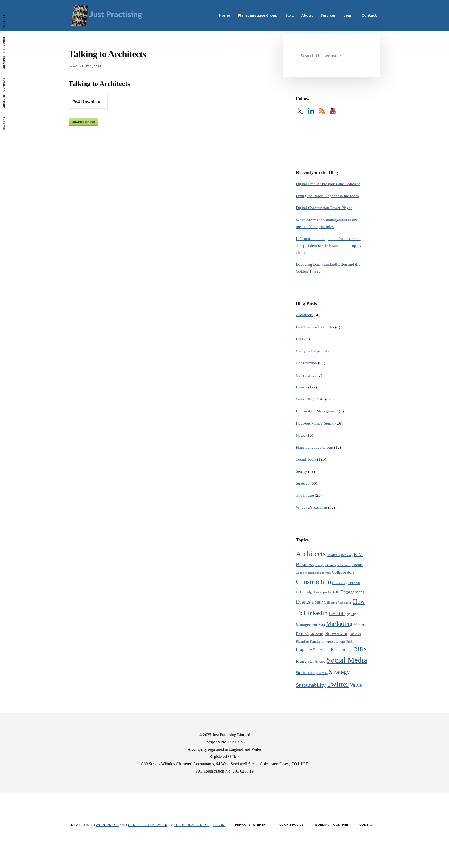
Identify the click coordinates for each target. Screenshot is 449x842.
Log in (219, 825)
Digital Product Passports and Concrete (328, 184)
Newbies (355, 634)
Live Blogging (342, 613)
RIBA (360, 649)
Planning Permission (310, 641)
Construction (306, 363)
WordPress (107, 825)
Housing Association (339, 602)
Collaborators (343, 572)
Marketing (339, 623)
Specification (305, 673)
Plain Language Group (314, 447)
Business (305, 564)
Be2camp (347, 555)
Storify (301, 471)
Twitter (338, 684)
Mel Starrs (316, 634)
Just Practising (108, 15)
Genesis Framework (147, 825)
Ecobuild (333, 592)
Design (308, 592)
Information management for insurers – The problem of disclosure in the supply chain (329, 246)
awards (333, 554)
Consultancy (306, 375)
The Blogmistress (191, 825)
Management (306, 624)
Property (304, 649)
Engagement (352, 591)
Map (321, 625)
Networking (337, 633)
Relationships (342, 649)
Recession (321, 649)
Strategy (302, 483)
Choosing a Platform (338, 565)
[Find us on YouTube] (333, 111)
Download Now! (83, 121)
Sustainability (311, 685)
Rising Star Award (311, 661)
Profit (349, 641)
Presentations (335, 641)
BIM (299, 339)
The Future (305, 495)
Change (319, 565)
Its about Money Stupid (315, 423)
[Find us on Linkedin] (311, 111)
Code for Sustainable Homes (313, 572)
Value (356, 685)
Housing (319, 602)
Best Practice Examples (315, 327)
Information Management (317, 411)
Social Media (347, 660)
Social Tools (306, 459)
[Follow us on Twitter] (300, 111)
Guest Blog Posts (310, 399)
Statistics (322, 673)
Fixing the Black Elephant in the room (327, 196)
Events (301, 387)
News (300, 435)
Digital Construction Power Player (324, 208)
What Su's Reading (311, 507)
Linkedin (315, 612)
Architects (304, 315)
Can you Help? (308, 351)
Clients (357, 564)
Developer (320, 592)
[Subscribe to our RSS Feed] (322, 111)
